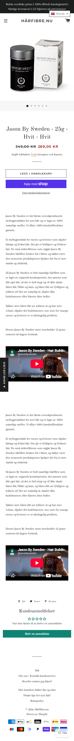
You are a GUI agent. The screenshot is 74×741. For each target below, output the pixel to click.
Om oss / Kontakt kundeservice (37, 676)
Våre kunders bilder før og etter (37, 690)
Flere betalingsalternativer (36, 192)
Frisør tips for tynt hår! (37, 695)
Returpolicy (37, 701)
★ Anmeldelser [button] (4, 375)
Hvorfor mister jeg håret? (37, 681)
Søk (37, 670)
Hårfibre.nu (37, 21)
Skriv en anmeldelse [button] (37, 633)
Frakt (34, 154)
